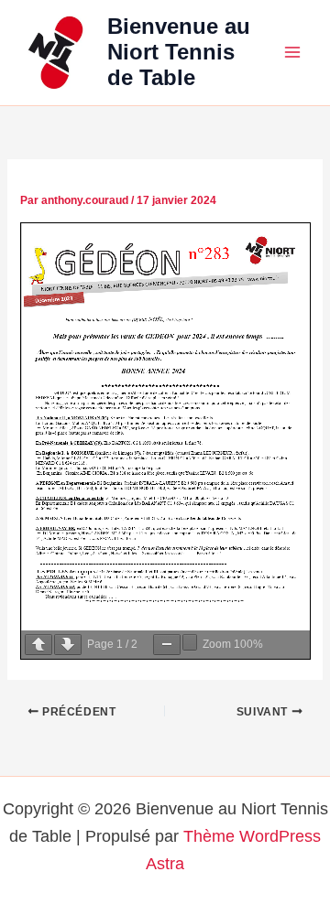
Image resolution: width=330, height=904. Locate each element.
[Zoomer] (189, 642)
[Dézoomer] (167, 644)
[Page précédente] (38, 644)
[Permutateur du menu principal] (292, 52)
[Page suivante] (68, 644)
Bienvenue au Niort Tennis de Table (178, 53)
